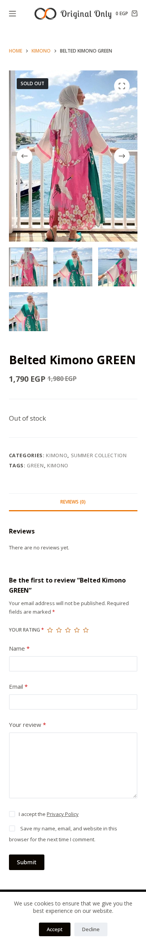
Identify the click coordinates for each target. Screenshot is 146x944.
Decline (91, 929)
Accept (55, 929)
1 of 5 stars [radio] (50, 630)
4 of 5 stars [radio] (76, 630)
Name (19, 648)
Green (35, 465)
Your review (27, 724)
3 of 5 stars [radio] (67, 630)
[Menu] (12, 13)
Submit (27, 862)
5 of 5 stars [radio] (85, 630)
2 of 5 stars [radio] (59, 630)
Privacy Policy (63, 814)
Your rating (26, 629)
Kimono (56, 455)
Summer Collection (99, 455)
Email (18, 686)
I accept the (49, 814)
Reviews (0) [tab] (73, 501)
